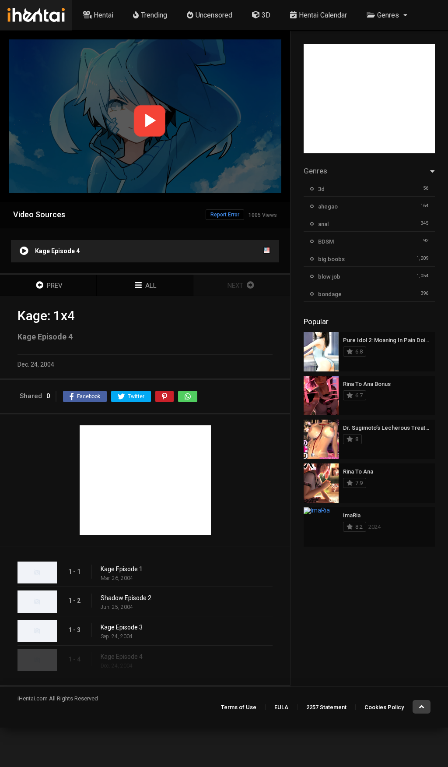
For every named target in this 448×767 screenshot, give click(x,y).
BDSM (326, 241)
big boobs (331, 259)
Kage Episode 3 (122, 627)
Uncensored (214, 15)
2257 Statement (326, 707)
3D (266, 15)
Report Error (224, 215)
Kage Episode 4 (122, 656)
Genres (388, 15)
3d (321, 189)
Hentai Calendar (323, 15)
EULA (281, 707)
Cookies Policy (384, 707)
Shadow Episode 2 (126, 597)
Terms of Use (238, 707)
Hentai (103, 15)
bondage (330, 294)
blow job (329, 276)
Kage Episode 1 (122, 569)
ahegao (328, 206)
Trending (154, 15)
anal (323, 224)
